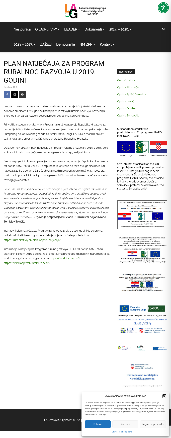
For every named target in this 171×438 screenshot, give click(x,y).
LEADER (70, 29)
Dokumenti (93, 29)
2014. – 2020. (119, 29)
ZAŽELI (46, 44)
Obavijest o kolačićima (122, 432)
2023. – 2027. (23, 44)
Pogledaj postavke (153, 424)
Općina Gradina (126, 108)
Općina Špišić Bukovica (131, 94)
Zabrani (125, 424)
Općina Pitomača (128, 87)
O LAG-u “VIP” (46, 29)
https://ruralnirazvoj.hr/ (64, 258)
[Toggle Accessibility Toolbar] (163, 8)
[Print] (22, 94)
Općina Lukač (125, 101)
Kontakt (106, 44)
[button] (164, 396)
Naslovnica (22, 29)
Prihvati (98, 424)
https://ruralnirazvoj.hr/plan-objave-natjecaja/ (32, 240)
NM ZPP (85, 44)
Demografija (65, 44)
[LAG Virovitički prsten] (85, 11)
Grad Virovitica (126, 80)
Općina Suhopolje (128, 115)
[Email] (14, 94)
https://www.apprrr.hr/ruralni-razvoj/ (26, 263)
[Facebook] (7, 94)
